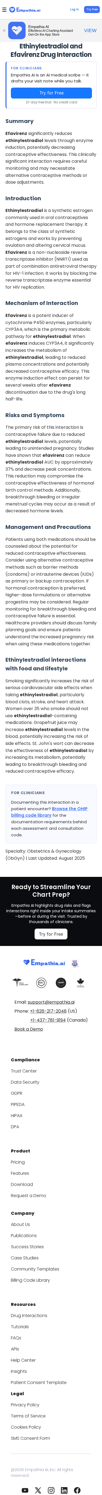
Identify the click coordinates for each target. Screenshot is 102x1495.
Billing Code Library (30, 1280)
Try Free (92, 9)
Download (22, 1184)
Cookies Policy (26, 1427)
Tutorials (20, 1327)
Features (20, 1173)
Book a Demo (28, 1029)
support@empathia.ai (51, 1002)
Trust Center (24, 1071)
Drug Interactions (29, 1315)
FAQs (16, 1338)
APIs (15, 1349)
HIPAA (16, 1115)
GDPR (16, 1093)
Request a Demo (28, 1195)
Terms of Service (28, 1416)
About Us (20, 1224)
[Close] (4, 30)
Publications (24, 1235)
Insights (19, 1371)
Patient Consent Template (39, 1382)
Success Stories (27, 1247)
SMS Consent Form (30, 1438)
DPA (15, 1127)
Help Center (23, 1360)
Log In (74, 9)
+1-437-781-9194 (48, 1020)
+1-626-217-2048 (48, 1011)
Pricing (18, 1162)
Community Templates (35, 1269)
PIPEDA (17, 1104)
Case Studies (25, 1258)
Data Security (25, 1082)
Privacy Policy (25, 1405)
